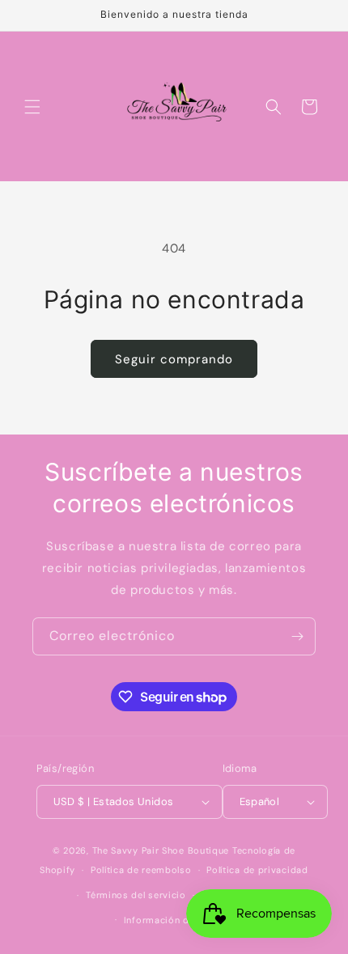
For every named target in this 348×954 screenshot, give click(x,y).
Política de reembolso (141, 870)
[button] (32, 107)
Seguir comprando (174, 359)
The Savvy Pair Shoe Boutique (161, 850)
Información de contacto (182, 920)
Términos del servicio (136, 895)
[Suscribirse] (297, 636)
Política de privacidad (257, 870)
